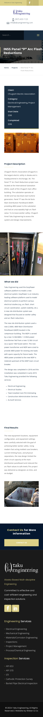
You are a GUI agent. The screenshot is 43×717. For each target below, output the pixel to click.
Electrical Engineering (17, 102)
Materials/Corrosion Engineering (21, 637)
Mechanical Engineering (17, 633)
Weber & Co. (32, 710)
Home (6, 68)
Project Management (16, 646)
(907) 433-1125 (21, 19)
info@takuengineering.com (21, 22)
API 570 (9, 670)
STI (7, 674)
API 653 (9, 666)
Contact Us (21, 543)
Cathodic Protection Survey (19, 679)
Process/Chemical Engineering (20, 650)
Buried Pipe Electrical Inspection (22, 683)
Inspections (11, 641)
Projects (15, 68)
